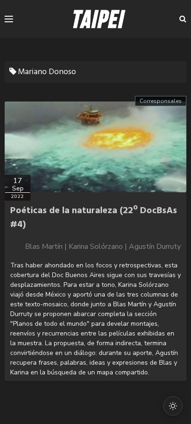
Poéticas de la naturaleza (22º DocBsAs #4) (93, 217)
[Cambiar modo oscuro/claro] (173, 406)
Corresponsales (161, 101)
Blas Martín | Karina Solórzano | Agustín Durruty (103, 246)
